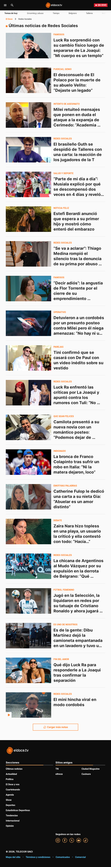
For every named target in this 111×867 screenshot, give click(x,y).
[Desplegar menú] (5, 5)
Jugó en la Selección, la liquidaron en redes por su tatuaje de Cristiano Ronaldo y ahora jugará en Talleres (77, 606)
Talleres (89, 13)
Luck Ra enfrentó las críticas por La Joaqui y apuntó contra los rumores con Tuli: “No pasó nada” (76, 397)
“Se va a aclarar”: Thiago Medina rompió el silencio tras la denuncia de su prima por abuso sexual (77, 258)
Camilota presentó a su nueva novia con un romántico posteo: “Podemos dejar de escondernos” (76, 432)
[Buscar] (12, 5)
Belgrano (73, 13)
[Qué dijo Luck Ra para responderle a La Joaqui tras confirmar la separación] (28, 670)
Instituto (106, 13)
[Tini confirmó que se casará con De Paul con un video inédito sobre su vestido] (28, 358)
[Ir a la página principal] (54, 5)
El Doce (9, 19)
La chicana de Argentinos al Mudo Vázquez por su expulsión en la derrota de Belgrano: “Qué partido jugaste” (78, 571)
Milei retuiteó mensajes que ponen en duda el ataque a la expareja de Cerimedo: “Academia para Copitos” (77, 120)
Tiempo (56, 13)
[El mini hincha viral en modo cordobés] (28, 705)
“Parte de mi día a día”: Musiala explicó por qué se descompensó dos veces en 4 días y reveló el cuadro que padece (77, 189)
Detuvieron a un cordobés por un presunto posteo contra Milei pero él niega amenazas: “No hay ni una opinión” (79, 328)
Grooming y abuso (35, 13)
